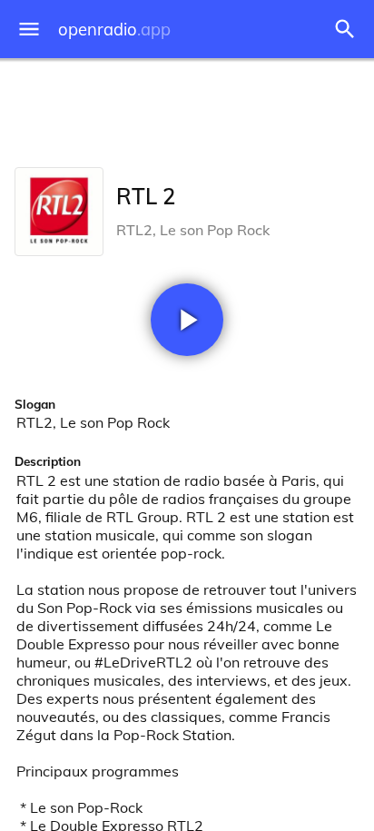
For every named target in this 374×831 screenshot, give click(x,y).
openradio (114, 29)
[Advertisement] (187, 109)
